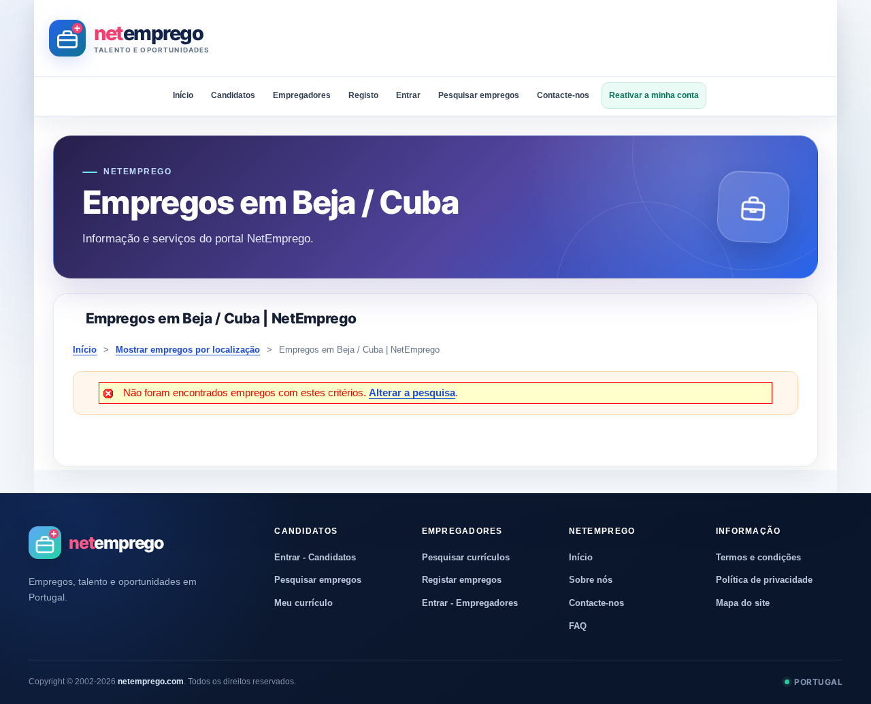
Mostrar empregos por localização (188, 350)
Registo (363, 95)
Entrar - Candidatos (315, 557)
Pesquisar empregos (478, 95)
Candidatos (233, 95)
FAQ (578, 626)
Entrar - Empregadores (470, 603)
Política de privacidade (764, 580)
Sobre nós (590, 580)
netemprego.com (151, 681)
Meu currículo (303, 603)
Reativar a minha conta (654, 95)
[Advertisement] (574, 38)
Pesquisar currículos (466, 557)
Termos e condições (758, 557)
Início (183, 95)
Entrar (408, 95)
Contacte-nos (563, 95)
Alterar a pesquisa (412, 392)
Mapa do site (743, 603)
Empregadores (302, 95)
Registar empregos (462, 580)
